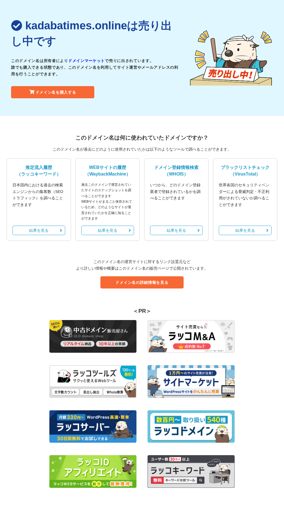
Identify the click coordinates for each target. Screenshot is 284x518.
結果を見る (39, 230)
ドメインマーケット (86, 60)
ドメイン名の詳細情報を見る (141, 282)
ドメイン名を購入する (56, 92)
